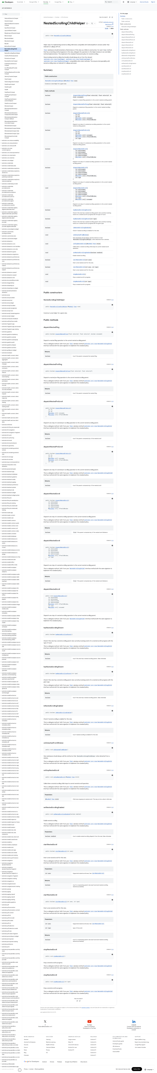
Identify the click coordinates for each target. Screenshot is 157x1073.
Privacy (48, 1050)
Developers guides (117, 1043)
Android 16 (93, 1042)
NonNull (67, 81)
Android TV (71, 1050)
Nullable (79, 118)
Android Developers (48, 17)
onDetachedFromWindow (80, 235)
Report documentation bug (142, 1042)
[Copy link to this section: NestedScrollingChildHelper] (66, 300)
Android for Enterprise (29, 1042)
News (25, 1050)
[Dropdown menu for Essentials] (25, 2)
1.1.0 (112, 26)
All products (84, 1062)
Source (26, 1047)
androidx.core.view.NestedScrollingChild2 (98, 473)
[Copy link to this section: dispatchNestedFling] (61, 327)
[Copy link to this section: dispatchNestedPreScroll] (64, 402)
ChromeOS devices (73, 1044)
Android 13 (93, 1050)
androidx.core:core (108, 22)
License (31, 1069)
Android (26, 1039)
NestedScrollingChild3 (77, 619)
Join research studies (140, 1047)
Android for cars (72, 1047)
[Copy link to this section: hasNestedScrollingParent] (65, 628)
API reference (7, 8)
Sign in (153, 2)
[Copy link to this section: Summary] (54, 70)
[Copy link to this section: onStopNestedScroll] (60, 770)
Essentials (20, 2)
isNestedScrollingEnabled (81, 227)
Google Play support (140, 1044)
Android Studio (144, 2)
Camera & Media (50, 1047)
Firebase (59, 1062)
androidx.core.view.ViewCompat (54, 59)
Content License (86, 1007)
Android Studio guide (118, 1041)
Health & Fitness (50, 1044)
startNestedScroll (79, 260)
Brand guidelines (39, 1069)
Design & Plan (33, 2)
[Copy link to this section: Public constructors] (63, 293)
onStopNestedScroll (79, 243)
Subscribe (137, 1069)
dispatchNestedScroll (80, 149)
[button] (10, 140)
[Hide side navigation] (19, 1070)
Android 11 (93, 1055)
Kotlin (106, 28)
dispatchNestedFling (80, 95)
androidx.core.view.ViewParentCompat (56, 61)
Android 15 (93, 1044)
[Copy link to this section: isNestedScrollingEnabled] (64, 706)
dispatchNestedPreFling (81, 104)
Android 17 (93, 1039)
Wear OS (70, 1042)
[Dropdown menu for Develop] (50, 2)
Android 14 (93, 1047)
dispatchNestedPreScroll (81, 113)
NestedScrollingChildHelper (62, 35)
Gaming (48, 1039)
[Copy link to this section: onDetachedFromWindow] (65, 743)
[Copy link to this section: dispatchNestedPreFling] (63, 365)
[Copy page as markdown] (92, 23)
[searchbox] (11, 14)
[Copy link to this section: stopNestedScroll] (58, 950)
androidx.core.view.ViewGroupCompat (78, 59)
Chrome (52, 1062)
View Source (108, 24)
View (45, 50)
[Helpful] (110, 17)
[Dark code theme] (112, 34)
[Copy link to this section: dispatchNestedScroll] (61, 494)
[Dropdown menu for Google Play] (63, 2)
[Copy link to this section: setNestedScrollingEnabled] (65, 808)
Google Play (58, 2)
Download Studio (117, 1049)
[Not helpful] (112, 17)
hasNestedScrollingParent (81, 210)
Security (26, 1044)
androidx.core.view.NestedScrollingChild (98, 344)
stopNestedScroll (78, 274)
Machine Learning (50, 1042)
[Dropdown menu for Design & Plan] (39, 2)
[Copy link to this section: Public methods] (59, 320)
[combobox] (112, 1)
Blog (71, 2)
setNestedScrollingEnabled (82, 252)
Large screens (72, 1039)
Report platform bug (140, 1039)
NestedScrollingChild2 (77, 568)
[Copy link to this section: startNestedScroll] (58, 845)
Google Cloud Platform (71, 1062)
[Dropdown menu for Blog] (74, 2)
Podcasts (26, 1055)
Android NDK (116, 1051)
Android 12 (93, 1052)
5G (47, 1052)
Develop (45, 2)
